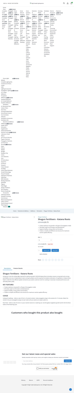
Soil (39, 35)
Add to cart (46, 250)
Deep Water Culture (28, 50)
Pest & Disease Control (52, 40)
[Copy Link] (62, 260)
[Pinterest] (59, 260)
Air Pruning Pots (28, 37)
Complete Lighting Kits (16, 24)
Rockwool (40, 33)
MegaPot (28, 66)
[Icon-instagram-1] (11, 362)
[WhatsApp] (55, 260)
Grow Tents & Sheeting (22, 12)
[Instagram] (49, 260)
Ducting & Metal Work (46, 38)
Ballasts (16, 21)
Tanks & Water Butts (28, 74)
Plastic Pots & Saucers (28, 69)
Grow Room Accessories (23, 26)
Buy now (55, 250)
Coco (39, 25)
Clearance (58, 11)
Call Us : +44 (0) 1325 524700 (10, 3)
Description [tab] (7, 268)
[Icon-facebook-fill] (4, 362)
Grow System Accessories (29, 62)
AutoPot (28, 42)
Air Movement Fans (46, 26)
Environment (53, 30)
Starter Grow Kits (3, 26)
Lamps (15, 33)
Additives (34, 25)
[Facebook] (43, 260)
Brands (34, 44)
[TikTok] (52, 260)
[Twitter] (46, 260)
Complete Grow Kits (4, 12)
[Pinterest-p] (14, 362)
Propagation (11, 11)
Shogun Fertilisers (42, 217)
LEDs (15, 35)
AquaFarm (28, 40)
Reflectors (16, 44)
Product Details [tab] (18, 268)
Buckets (28, 44)
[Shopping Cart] (71, 3)
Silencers (46, 49)
